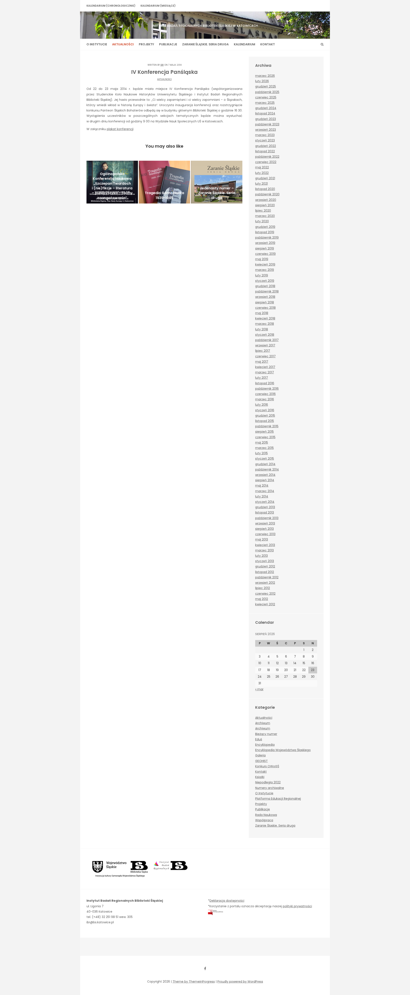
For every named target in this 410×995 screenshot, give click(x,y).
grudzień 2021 (265, 178)
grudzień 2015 (265, 415)
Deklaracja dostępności (226, 900)
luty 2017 (261, 378)
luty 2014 (261, 496)
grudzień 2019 (265, 227)
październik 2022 (267, 156)
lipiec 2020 (263, 210)
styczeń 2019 (264, 281)
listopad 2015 (264, 421)
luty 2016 (261, 404)
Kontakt (267, 44)
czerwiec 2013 (265, 534)
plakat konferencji (120, 129)
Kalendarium (244, 44)
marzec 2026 (265, 76)
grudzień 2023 (265, 119)
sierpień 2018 (264, 302)
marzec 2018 (264, 324)
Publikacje (168, 44)
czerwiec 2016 (265, 394)
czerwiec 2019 (265, 254)
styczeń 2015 (264, 458)
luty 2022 (262, 173)
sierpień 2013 (264, 529)
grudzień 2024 (265, 108)
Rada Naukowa (266, 815)
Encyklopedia (265, 745)
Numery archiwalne (269, 788)
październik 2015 (266, 426)
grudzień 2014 (265, 464)
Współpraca (264, 820)
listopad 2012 (264, 572)
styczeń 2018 (264, 335)
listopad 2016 (264, 383)
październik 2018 (267, 291)
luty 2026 (262, 81)
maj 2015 (261, 442)
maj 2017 (261, 361)
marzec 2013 (264, 550)
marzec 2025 (265, 103)
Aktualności (123, 44)
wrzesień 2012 (265, 583)
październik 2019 (267, 237)
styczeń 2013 (264, 561)
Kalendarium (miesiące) (158, 5)
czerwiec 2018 (265, 308)
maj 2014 (261, 485)
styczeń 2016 (264, 410)
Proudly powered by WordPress (240, 981)
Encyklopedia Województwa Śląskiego (283, 750)
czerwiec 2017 (265, 356)
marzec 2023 (265, 135)
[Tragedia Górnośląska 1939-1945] (164, 182)
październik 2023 (267, 124)
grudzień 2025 (265, 86)
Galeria (260, 755)
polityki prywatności (297, 906)
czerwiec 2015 (265, 437)
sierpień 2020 (265, 205)
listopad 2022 (265, 151)
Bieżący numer (266, 734)
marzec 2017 (264, 372)
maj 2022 (262, 167)
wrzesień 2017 (265, 345)
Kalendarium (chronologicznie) (110, 5)
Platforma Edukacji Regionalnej (278, 798)
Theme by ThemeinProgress (194, 981)
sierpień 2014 (264, 480)
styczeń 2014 (264, 502)
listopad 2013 (264, 512)
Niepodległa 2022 (268, 782)
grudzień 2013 (265, 507)
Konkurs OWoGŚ (267, 766)
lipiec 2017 (262, 351)
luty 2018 (261, 329)
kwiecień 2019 (265, 264)
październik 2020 (267, 194)
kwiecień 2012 (265, 604)
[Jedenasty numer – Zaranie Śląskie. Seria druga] (216, 182)
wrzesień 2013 (265, 523)
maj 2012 (261, 599)
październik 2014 (267, 469)
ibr (162, 65)
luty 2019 (261, 275)
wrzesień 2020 (265, 200)
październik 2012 (266, 577)
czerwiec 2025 (265, 97)
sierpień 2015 (264, 431)
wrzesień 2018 (265, 297)
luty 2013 (261, 556)
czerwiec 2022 (265, 162)
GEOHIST (261, 761)
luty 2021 (261, 183)
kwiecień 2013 (265, 545)
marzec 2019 (264, 270)
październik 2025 (267, 92)
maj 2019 (261, 259)
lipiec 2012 (262, 588)
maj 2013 (261, 539)
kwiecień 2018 (265, 318)
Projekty (146, 44)
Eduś (258, 739)
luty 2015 (261, 453)
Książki (259, 777)
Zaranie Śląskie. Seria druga (205, 44)
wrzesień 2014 (265, 475)
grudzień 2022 (265, 146)
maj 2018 (261, 313)
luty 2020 (262, 221)
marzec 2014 (264, 491)
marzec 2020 (265, 216)
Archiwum (262, 723)
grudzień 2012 (265, 566)
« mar (259, 689)
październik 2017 (267, 340)
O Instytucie (96, 44)
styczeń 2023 (265, 140)
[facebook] (205, 968)
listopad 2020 (265, 189)
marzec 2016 (264, 399)
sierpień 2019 (264, 248)
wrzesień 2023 (265, 130)
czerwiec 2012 (265, 593)
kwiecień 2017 (265, 367)
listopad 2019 (264, 232)
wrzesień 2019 (265, 243)
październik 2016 (267, 388)
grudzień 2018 (265, 286)
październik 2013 (266, 518)
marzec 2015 (264, 448)
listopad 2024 (265, 113)
